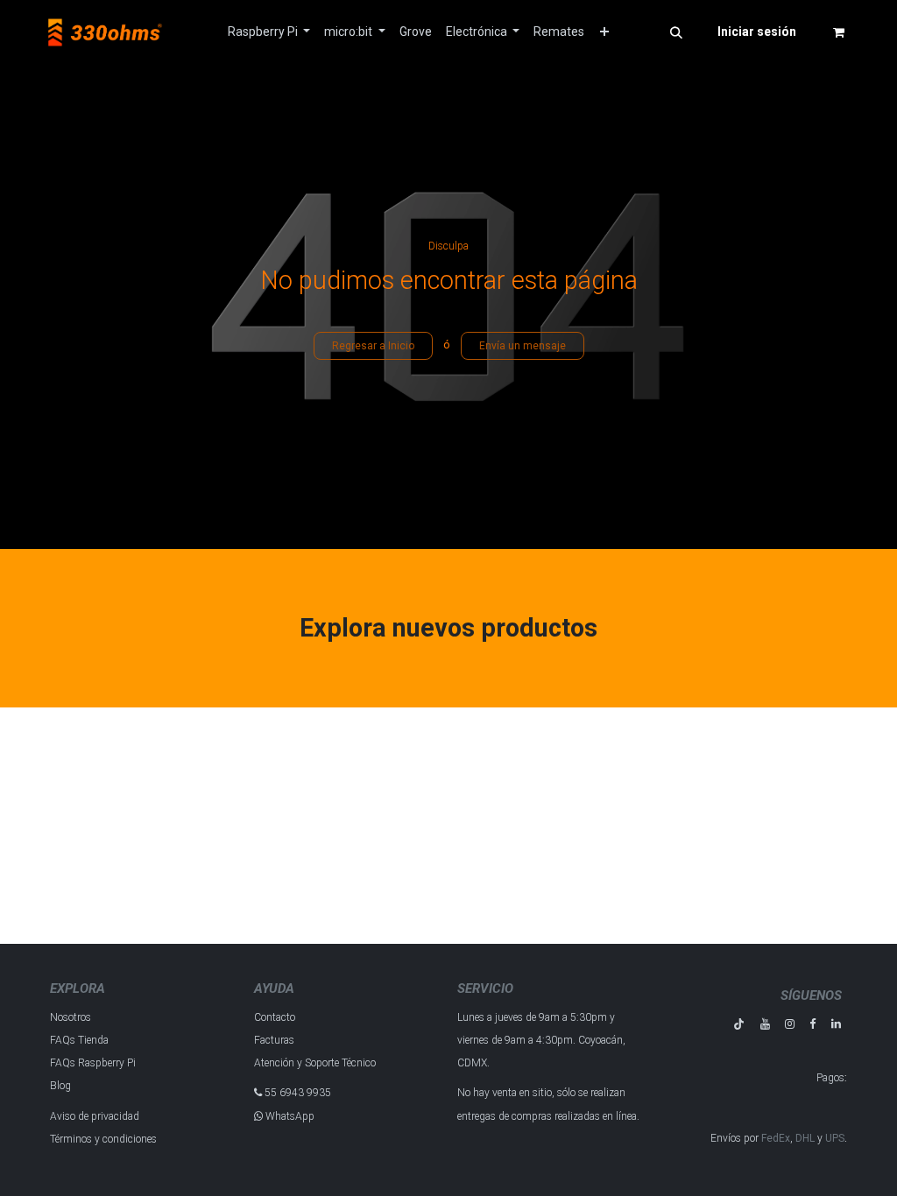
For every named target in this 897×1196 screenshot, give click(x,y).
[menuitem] (269, 32)
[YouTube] (765, 1024)
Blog (60, 1086)
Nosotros (70, 1017)
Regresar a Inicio (373, 346)
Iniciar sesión (756, 32)
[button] (676, 32)
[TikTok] (739, 1024)
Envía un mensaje (522, 346)
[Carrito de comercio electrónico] (838, 32)
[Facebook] (812, 1024)
